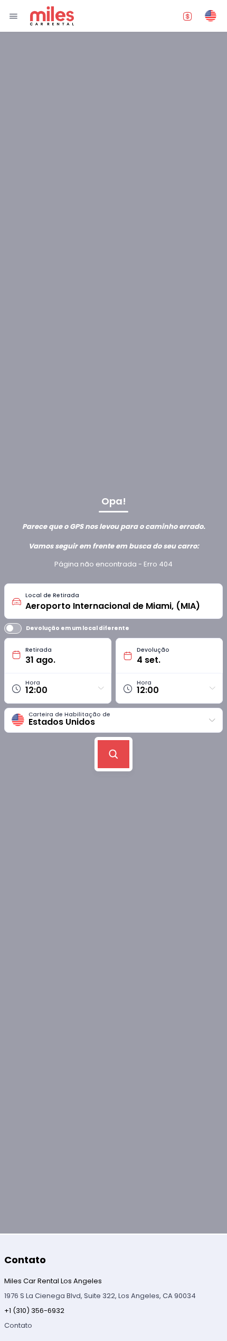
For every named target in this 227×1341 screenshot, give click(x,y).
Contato (18, 1325)
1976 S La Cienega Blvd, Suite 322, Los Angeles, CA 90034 (100, 1296)
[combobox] (120, 601)
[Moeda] (187, 16)
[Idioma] (211, 16)
